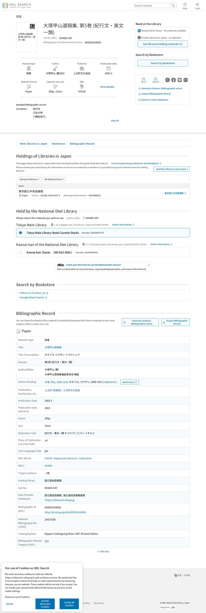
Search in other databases (154, 99)
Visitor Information (122, 224)
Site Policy (99, 603)
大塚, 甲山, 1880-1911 (56, 382)
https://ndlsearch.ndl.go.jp (60, 500)
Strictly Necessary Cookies (45, 603)
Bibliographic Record (82, 143)
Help (185, 8)
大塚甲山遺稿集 (53, 347)
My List (143, 82)
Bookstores (58, 143)
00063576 (110, 382)
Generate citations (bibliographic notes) (161, 88)
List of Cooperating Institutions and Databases (135, 163)
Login (197, 8)
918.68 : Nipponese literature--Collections (68, 458)
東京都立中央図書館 (174, 193)
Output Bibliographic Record (156, 93)
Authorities (128, 382)
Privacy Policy (83, 603)
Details (9, 603)
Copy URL (155, 82)
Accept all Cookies (69, 604)
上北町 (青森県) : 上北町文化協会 (62, 390)
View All (115, 120)
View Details (107, 86)
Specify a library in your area (170, 168)
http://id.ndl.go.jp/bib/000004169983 (65, 512)
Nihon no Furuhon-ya (33, 293)
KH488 (48, 465)
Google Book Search (32, 297)
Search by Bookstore (163, 63)
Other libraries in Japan (33, 143)
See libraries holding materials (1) (162, 44)
